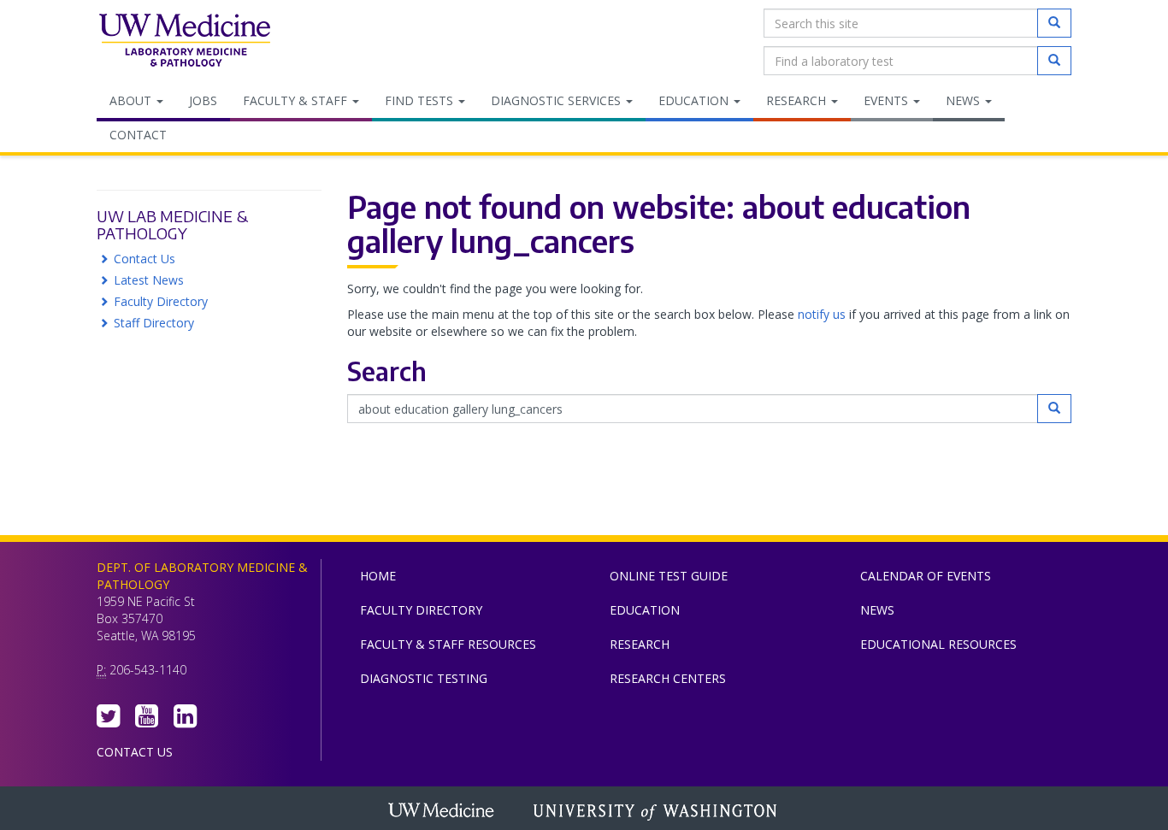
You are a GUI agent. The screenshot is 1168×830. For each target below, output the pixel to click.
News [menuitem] (964, 100)
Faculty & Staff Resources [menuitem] (448, 644)
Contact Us (144, 258)
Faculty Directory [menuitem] (421, 610)
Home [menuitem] (378, 576)
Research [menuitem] (797, 100)
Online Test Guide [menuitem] (669, 576)
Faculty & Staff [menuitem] (297, 100)
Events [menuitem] (887, 100)
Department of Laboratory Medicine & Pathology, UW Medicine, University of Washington (184, 42)
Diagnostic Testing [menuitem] (423, 678)
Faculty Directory (161, 301)
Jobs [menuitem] (203, 100)
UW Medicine (442, 812)
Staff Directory (154, 323)
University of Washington (657, 812)
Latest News (149, 280)
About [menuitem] (132, 100)
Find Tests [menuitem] (421, 100)
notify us (822, 314)
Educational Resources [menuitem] (938, 644)
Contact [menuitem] (138, 135)
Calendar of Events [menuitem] (925, 576)
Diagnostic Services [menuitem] (557, 100)
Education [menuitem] (695, 100)
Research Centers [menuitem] (668, 678)
